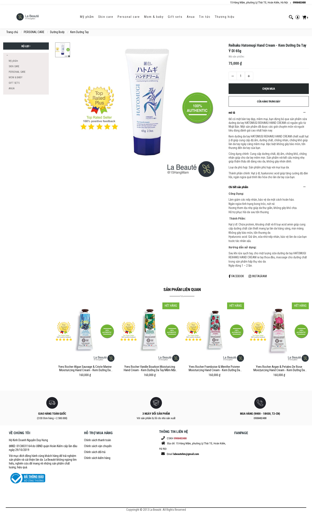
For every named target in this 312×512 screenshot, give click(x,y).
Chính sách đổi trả (94, 452)
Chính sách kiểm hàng (97, 458)
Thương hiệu (225, 17)
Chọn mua (268, 89)
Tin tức (205, 17)
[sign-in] (297, 17)
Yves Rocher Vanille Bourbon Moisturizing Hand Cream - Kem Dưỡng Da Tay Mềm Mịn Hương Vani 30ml (85, 368)
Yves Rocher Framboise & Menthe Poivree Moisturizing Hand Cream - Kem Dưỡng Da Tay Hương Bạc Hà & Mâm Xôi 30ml (149, 368)
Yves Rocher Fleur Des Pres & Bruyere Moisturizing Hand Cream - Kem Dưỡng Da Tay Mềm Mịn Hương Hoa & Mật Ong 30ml (279, 368)
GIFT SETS (175, 17)
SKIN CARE (105, 17)
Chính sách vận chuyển (98, 446)
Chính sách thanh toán (97, 440)
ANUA (191, 17)
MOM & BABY (154, 17)
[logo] (27, 16)
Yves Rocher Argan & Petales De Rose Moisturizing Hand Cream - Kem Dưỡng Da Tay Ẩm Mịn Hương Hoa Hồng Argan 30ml (214, 368)
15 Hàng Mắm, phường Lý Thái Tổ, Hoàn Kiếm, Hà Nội (259, 2)
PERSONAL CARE (129, 17)
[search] (291, 17)
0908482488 (299, 2)
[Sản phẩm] (7, 55)
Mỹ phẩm (87, 17)
